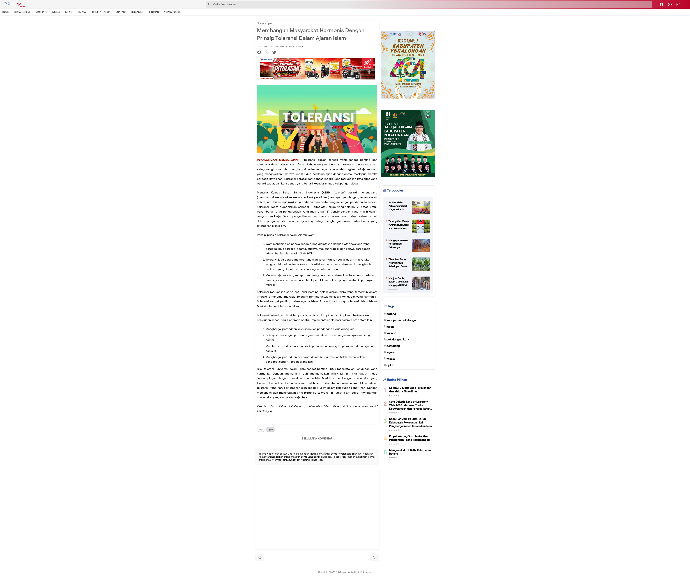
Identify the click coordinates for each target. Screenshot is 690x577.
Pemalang (393, 346)
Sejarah (82, 12)
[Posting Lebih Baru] (259, 557)
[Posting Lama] (374, 557)
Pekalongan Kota (398, 339)
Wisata (56, 12)
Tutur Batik (40, 12)
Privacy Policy (172, 12)
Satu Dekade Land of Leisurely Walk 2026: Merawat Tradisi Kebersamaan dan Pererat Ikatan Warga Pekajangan (409, 405)
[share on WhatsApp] (268, 53)
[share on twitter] (275, 53)
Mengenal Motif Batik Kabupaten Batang (410, 452)
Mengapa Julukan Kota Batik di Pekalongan (398, 244)
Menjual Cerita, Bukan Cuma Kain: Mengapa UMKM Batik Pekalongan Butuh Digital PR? (398, 282)
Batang (391, 314)
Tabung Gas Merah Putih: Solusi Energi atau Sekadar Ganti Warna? (398, 225)
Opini (95, 12)
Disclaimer (137, 12)
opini (270, 429)
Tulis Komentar (296, 46)
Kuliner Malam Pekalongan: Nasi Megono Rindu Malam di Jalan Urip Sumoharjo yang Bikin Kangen (398, 206)
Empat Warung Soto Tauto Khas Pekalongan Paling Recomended (409, 438)
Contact (121, 12)
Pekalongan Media (345, 572)
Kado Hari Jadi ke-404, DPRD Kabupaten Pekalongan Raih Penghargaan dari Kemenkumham (410, 422)
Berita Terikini (22, 12)
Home (5, 12)
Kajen (390, 327)
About (107, 12)
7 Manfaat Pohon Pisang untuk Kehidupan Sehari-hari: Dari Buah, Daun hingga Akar (398, 263)
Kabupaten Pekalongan (402, 320)
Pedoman (153, 12)
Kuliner (69, 12)
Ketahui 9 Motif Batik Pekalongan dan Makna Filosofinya (410, 389)
